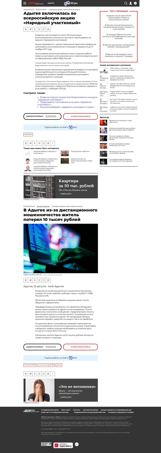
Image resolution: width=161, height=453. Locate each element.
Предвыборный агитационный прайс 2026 (89, 412)
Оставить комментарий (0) (80, 116)
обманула (88, 335)
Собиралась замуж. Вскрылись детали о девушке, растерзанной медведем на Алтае (122, 78)
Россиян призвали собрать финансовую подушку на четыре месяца (121, 137)
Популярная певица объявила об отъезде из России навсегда (120, 160)
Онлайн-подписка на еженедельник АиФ (116, 410)
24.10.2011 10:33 (28, 9)
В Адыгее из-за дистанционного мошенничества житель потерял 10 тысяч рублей (118, 27)
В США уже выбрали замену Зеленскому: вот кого (119, 144)
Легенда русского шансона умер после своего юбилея (121, 152)
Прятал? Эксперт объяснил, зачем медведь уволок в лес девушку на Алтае (122, 85)
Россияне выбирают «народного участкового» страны (67, 107)
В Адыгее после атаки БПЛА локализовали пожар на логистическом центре (118, 18)
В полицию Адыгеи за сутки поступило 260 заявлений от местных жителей (118, 37)
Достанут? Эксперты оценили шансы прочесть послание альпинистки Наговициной (123, 101)
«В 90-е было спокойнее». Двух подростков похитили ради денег (122, 69)
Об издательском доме (50, 410)
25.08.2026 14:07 (29, 206)
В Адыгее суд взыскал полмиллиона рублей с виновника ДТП (118, 46)
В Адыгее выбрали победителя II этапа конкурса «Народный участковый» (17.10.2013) (46, 168)
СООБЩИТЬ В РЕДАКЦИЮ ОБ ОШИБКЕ (121, 412)
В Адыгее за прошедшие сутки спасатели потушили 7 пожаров (119, 55)
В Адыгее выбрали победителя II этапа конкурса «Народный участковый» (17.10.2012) (46, 161)
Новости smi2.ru (31, 199)
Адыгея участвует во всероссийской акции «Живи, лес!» (82, 161)
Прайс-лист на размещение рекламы (55, 412)
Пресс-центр (65, 410)
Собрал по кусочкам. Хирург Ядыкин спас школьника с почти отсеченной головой (123, 109)
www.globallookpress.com (52, 275)
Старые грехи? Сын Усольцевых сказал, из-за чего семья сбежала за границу (123, 93)
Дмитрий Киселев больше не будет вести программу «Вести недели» (122, 129)
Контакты (76, 410)
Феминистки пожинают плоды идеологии (120, 121)
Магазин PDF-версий (90, 410)
